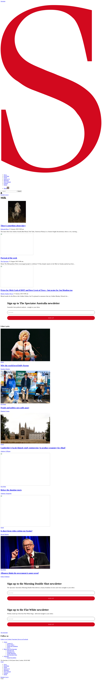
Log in (6, 194)
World (2, 362)
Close (2, 662)
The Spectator (5, 261)
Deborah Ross (5, 229)
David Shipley (5, 534)
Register (3, 194)
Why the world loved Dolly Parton (15, 366)
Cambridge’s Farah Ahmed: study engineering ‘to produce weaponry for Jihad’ (33, 448)
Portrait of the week (9, 258)
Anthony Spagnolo (6, 493)
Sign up (51, 318)
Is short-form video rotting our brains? (16, 531)
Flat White (3, 404)
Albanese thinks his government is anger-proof (20, 573)
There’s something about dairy (13, 226)
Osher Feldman (5, 576)
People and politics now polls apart (15, 408)
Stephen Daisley (5, 369)
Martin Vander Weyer (7, 294)
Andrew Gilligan (5, 451)
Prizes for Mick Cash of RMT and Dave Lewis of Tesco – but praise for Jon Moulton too (37, 290)
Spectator (3, 1)
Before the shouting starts (11, 490)
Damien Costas (5, 411)
